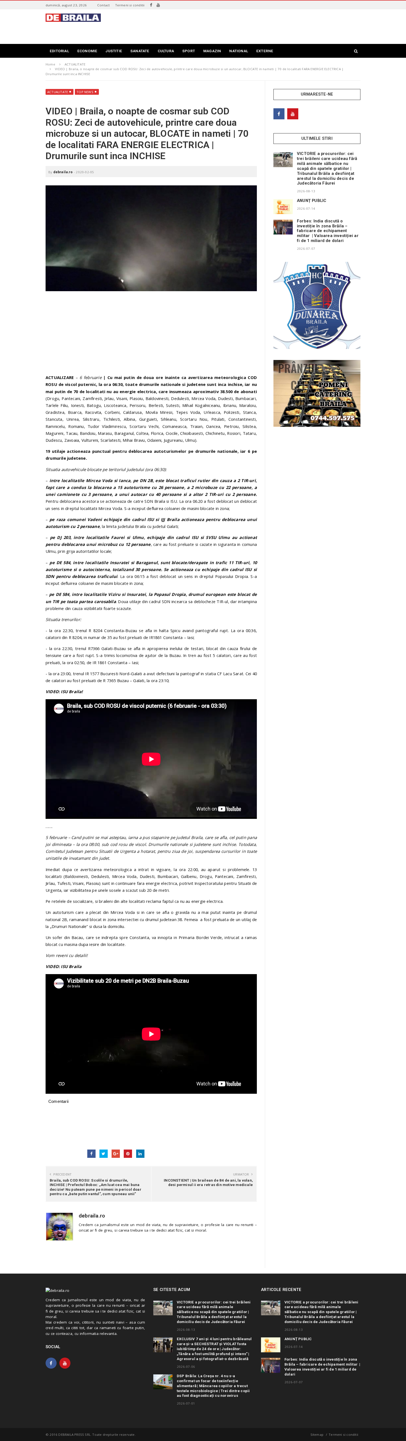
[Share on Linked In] (140, 1154)
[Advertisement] (259, 26)
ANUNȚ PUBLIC (311, 200)
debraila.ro (63, 172)
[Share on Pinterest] (128, 1154)
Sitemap (316, 1434)
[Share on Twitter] (103, 1154)
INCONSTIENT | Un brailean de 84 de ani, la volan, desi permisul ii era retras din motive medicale (208, 1182)
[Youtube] (158, 5)
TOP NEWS (85, 92)
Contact (103, 5)
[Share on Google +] (116, 1154)
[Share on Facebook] (91, 1154)
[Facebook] (151, 5)
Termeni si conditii (130, 5)
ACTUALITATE (57, 92)
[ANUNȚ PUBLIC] (283, 206)
